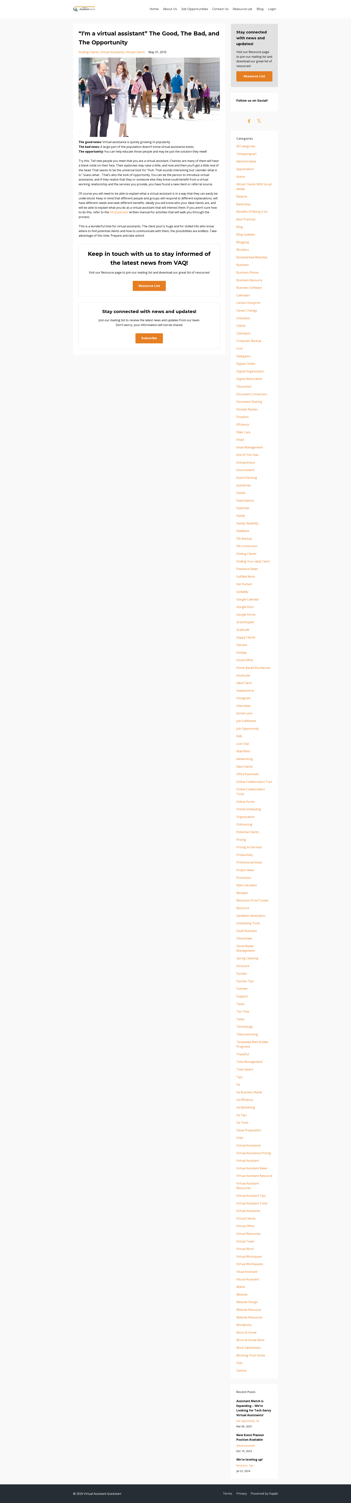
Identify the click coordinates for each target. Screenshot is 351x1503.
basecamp (243, 204)
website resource (248, 1310)
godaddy (242, 592)
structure (242, 966)
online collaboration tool (254, 782)
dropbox (242, 417)
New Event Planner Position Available (250, 1437)
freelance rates (247, 569)
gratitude (242, 630)
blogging (242, 242)
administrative (246, 161)
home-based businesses (253, 668)
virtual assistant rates (251, 1168)
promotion (243, 878)
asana (240, 177)
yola (239, 1363)
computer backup (248, 341)
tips (239, 1077)
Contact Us (220, 9)
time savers (244, 1069)
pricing (241, 840)
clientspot (243, 333)
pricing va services (249, 847)
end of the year (247, 455)
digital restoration (249, 379)
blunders (242, 250)
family (240, 516)
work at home (246, 1332)
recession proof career (252, 900)
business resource (249, 280)
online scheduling (248, 809)
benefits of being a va (251, 212)
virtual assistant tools (251, 1203)
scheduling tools (248, 923)
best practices (246, 219)
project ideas (245, 870)
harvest (241, 645)
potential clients (247, 832)
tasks (240, 1004)
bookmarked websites (251, 257)
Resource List (242, 9)
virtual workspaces (249, 1264)
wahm (240, 1287)
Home (154, 9)
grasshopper (245, 622)
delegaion (243, 356)
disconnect (244, 386)
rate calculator (246, 885)
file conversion (246, 546)
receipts (242, 893)
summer (242, 989)
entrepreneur (245, 462)
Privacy (241, 1493)
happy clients (245, 637)
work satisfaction (248, 1348)
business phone (247, 272)
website (242, 1294)
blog (239, 227)
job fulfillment (246, 721)
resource (242, 908)
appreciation (245, 169)
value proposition (248, 1130)
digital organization (250, 371)
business (242, 265)
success (241, 973)
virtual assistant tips (251, 1196)
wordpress (244, 1325)
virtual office (245, 1226)
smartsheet (244, 938)
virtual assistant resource (254, 1176)
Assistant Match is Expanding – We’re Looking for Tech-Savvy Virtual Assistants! (253, 1408)
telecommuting (247, 1034)
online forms (245, 802)
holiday (241, 653)
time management (249, 1062)
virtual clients (135, 52)
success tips (245, 981)
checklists (243, 318)
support (242, 996)
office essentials (247, 774)
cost (239, 348)
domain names (247, 409)
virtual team (245, 1241)
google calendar (247, 599)
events (241, 493)
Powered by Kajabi (264, 1493)
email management (249, 447)
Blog (260, 9)
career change (246, 310)
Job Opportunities (194, 9)
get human (244, 584)
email (240, 440)
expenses (242, 508)
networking (244, 759)
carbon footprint (248, 303)
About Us (170, 9)
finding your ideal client (253, 561)
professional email (249, 862)
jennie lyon (244, 713)
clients (241, 326)
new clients (244, 767)
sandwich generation (250, 916)
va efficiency (244, 1100)
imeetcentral (245, 691)
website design (247, 1302)
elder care (243, 432)
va (238, 1085)
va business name (249, 1092)
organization (245, 817)
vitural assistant (247, 1279)
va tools (242, 1123)
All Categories (245, 146)
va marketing (245, 1107)
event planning (246, 478)
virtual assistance (248, 1145)
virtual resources (248, 1234)
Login (272, 9)
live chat (242, 744)
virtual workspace (249, 1256)
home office (244, 660)
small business (246, 931)
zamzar (241, 1371)
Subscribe (149, 338)
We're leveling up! (249, 1459)
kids (239, 736)
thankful (242, 1054)
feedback (242, 531)
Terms (227, 1493)
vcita (239, 1138)
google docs (245, 607)
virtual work (245, 1249)
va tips (241, 1115)
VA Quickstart (119, 212)
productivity (244, 855)
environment (245, 470)
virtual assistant (247, 1161)
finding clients (89, 52)
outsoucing (244, 824)
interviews (243, 706)
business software (249, 288)
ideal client (244, 683)
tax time (242, 1011)
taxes (240, 1019)
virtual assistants (112, 52)
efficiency (242, 424)
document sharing (249, 402)
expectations (245, 501)
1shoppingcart (246, 154)
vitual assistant (247, 1272)
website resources (249, 1317)
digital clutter (246, 364)
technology (244, 1027)
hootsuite (243, 675)
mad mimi (243, 751)
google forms (246, 615)
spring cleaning (247, 958)
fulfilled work (245, 577)
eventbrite (243, 485)
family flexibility (247, 523)
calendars (243, 295)
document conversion (251, 394)
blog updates (245, 234)
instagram (243, 698)
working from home (250, 1355)
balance (241, 196)
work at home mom (250, 1340)
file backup (244, 539)
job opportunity (247, 729)
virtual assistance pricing (253, 1153)
